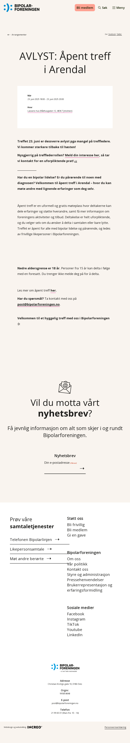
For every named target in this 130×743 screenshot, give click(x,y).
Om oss (74, 558)
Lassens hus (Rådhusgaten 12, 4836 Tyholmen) (50, 110)
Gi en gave (76, 535)
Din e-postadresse (60, 462)
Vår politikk (77, 564)
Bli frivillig (76, 524)
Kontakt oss (77, 569)
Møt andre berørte (27, 558)
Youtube (74, 629)
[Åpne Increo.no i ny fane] (34, 727)
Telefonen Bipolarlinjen (31, 539)
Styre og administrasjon (88, 574)
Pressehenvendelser (85, 579)
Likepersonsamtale (27, 549)
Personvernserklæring (115, 727)
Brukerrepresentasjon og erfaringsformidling (89, 587)
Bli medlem (85, 7)
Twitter (119, 34)
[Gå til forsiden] (21, 7)
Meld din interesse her (82, 155)
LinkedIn (75, 634)
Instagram (76, 619)
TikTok (73, 624)
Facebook (112, 34)
